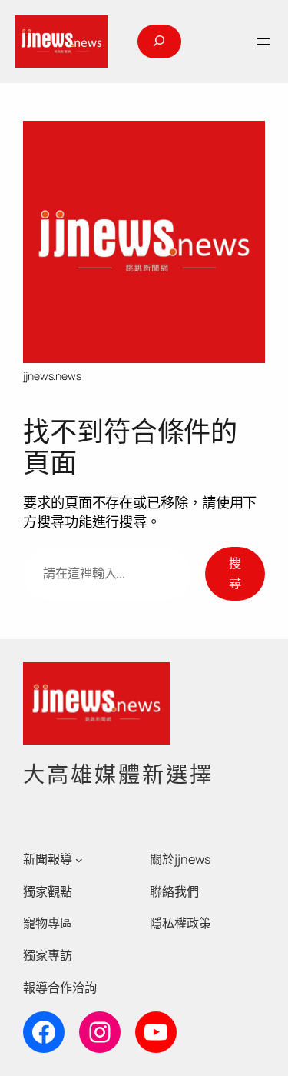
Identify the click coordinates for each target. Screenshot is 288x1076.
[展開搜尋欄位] (158, 41)
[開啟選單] (263, 41)
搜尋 (235, 573)
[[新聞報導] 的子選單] (79, 859)
